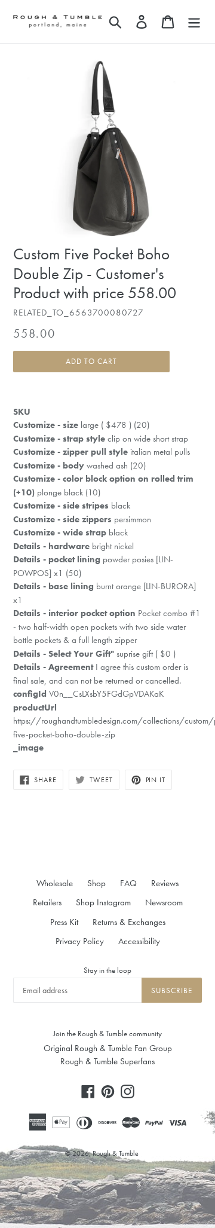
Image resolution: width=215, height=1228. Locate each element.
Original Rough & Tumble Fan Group (108, 1048)
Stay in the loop (107, 970)
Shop (96, 883)
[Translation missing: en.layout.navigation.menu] (194, 21)
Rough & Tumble (116, 1153)
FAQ (128, 883)
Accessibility (139, 941)
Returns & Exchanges (129, 922)
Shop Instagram (103, 902)
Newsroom (164, 902)
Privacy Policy (80, 941)
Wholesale (54, 883)
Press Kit (64, 922)
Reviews (165, 883)
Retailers (47, 902)
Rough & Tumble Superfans (107, 1061)
